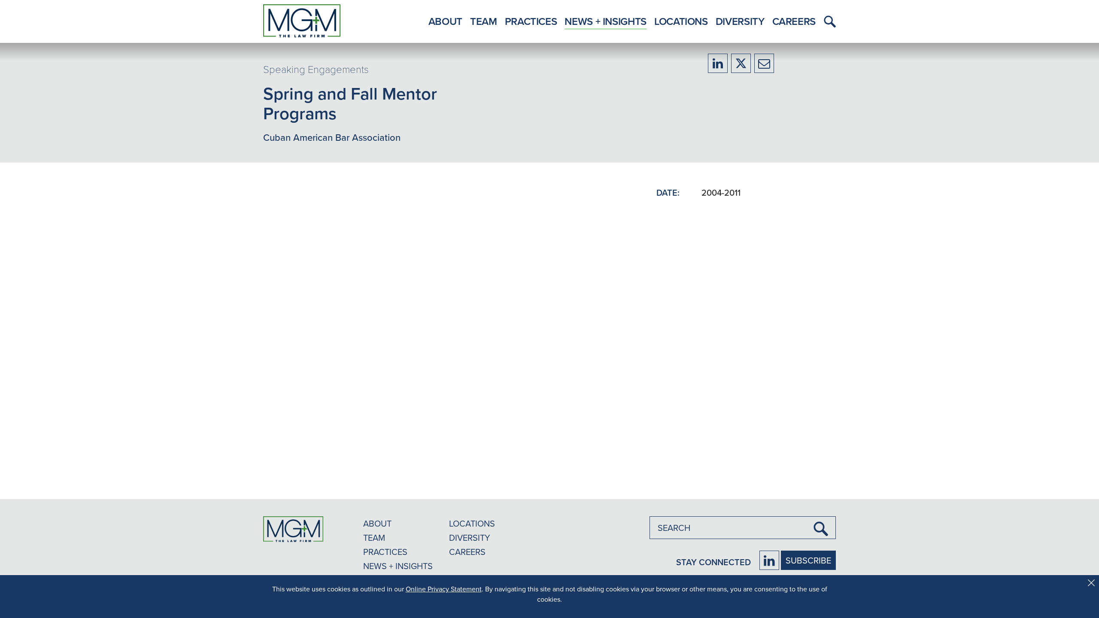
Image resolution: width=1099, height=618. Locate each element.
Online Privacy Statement (444, 589)
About (445, 21)
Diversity (740, 21)
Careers (794, 21)
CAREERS (467, 551)
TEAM (374, 537)
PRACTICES (385, 551)
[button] (828, 21)
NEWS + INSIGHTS (398, 566)
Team (483, 21)
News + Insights (606, 21)
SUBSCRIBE (808, 560)
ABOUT (377, 523)
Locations (681, 21)
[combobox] (743, 527)
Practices (531, 21)
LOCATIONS (472, 523)
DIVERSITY (469, 537)
